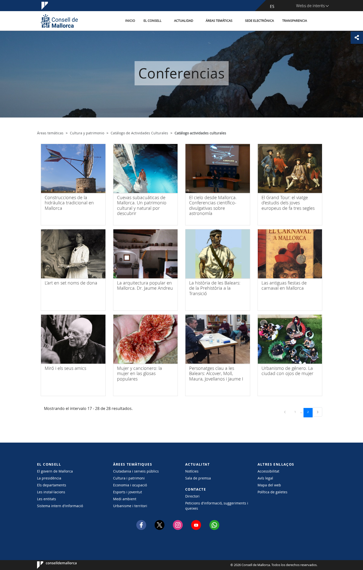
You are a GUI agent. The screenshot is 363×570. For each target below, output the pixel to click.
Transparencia (294, 21)
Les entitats (46, 499)
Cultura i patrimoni (129, 478)
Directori (192, 496)
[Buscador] (316, 21)
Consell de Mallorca (52, 565)
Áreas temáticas (219, 21)
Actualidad (183, 21)
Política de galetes (272, 492)
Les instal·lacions (51, 492)
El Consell (152, 21)
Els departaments (51, 485)
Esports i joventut (127, 492)
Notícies (192, 471)
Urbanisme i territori (130, 505)
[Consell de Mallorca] (59, 21)
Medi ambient (124, 499)
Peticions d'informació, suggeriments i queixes (216, 506)
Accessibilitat (268, 471)
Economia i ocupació (130, 485)
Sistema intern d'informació (60, 505)
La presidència (49, 478)
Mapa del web (269, 485)
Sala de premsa (198, 478)
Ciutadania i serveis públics (136, 471)
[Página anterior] (285, 411)
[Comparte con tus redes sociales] (357, 37)
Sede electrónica (259, 21)
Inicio (130, 21)
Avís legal (265, 478)
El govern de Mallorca (55, 471)
